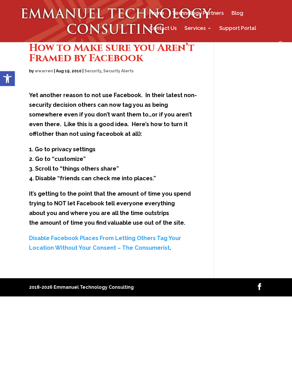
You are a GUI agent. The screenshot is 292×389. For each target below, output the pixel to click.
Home (156, 13)
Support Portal (237, 28)
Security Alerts (118, 71)
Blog (237, 13)
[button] (7, 78)
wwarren (44, 71)
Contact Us (163, 28)
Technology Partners (198, 13)
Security (92, 71)
